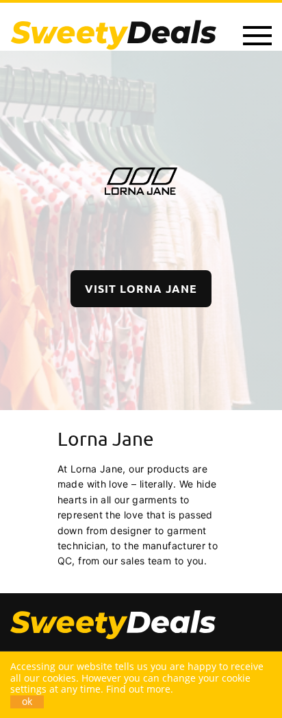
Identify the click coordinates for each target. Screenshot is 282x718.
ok (27, 701)
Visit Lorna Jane (141, 288)
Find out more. (139, 688)
